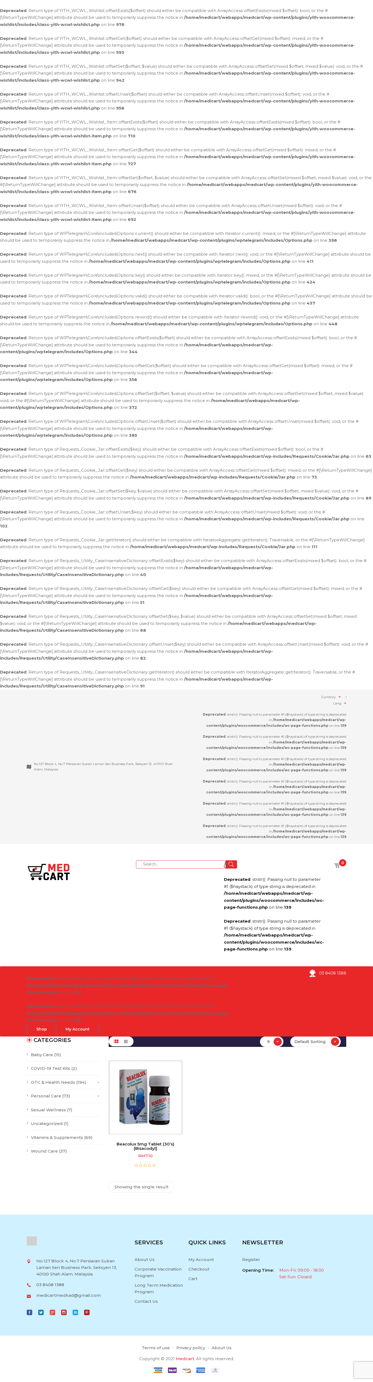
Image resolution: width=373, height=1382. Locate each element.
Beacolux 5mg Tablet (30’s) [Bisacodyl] (145, 1146)
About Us (145, 1259)
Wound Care (44, 1151)
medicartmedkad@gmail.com (68, 1295)
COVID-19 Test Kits (50, 1068)
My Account (201, 1259)
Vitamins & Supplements (57, 1137)
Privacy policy (190, 1347)
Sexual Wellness (48, 1109)
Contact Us (146, 1301)
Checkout (198, 1269)
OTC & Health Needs (53, 1082)
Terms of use (156, 1347)
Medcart (185, 1358)
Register (251, 1259)
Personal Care (46, 1095)
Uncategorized (47, 1123)
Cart (192, 1278)
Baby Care (42, 1054)
